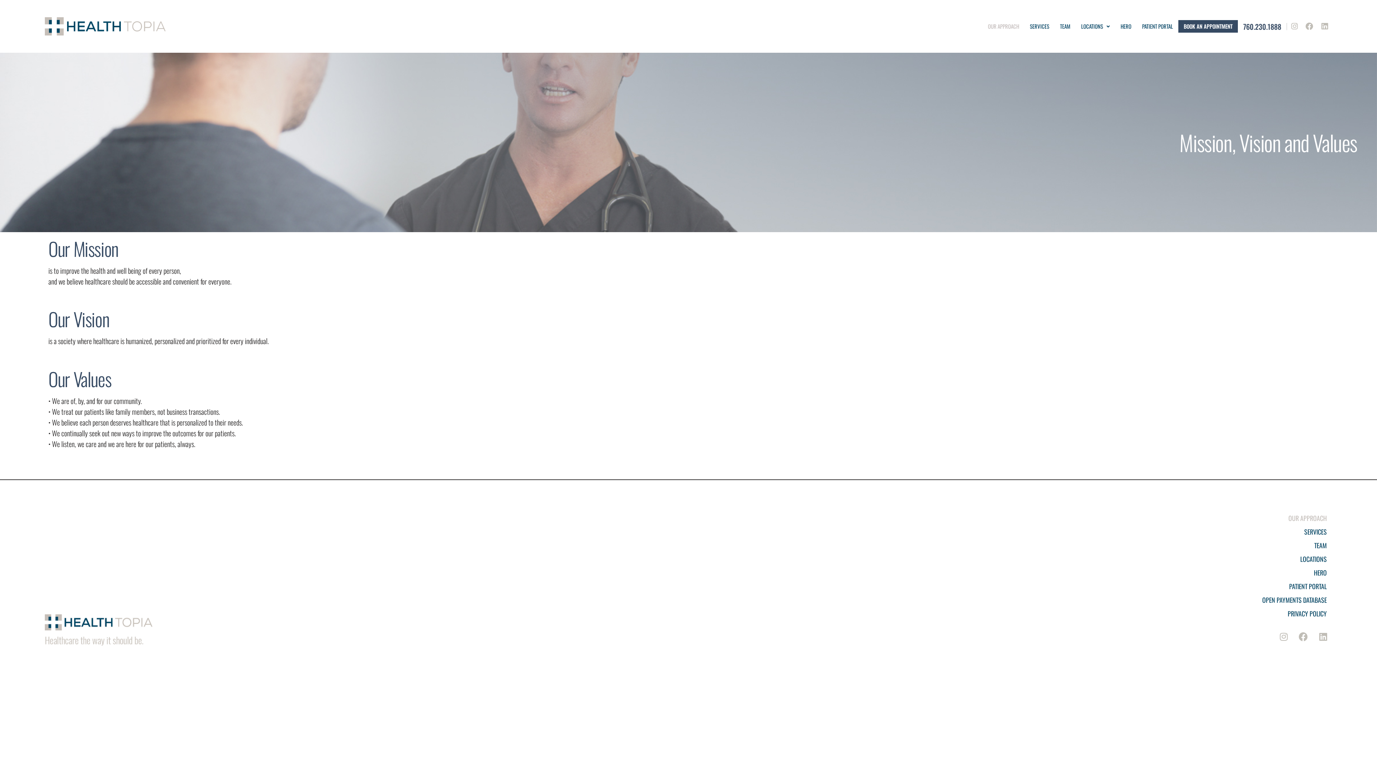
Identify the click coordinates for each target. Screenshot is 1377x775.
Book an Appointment (1208, 26)
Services (1039, 26)
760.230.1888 (1262, 26)
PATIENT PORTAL (1157, 26)
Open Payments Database (1294, 600)
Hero (1126, 26)
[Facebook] (1309, 26)
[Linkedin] (1324, 26)
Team (1065, 26)
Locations (1092, 26)
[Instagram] (1294, 26)
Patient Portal (1308, 586)
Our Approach (1003, 26)
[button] (1095, 26)
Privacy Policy (1307, 613)
